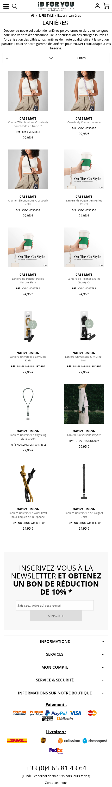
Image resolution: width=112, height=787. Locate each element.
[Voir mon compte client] (97, 6)
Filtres (81, 58)
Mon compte (54, 667)
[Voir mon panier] (106, 6)
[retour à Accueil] (32, 15)
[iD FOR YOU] (56, 4)
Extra (61, 15)
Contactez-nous (56, 783)
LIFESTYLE (46, 15)
